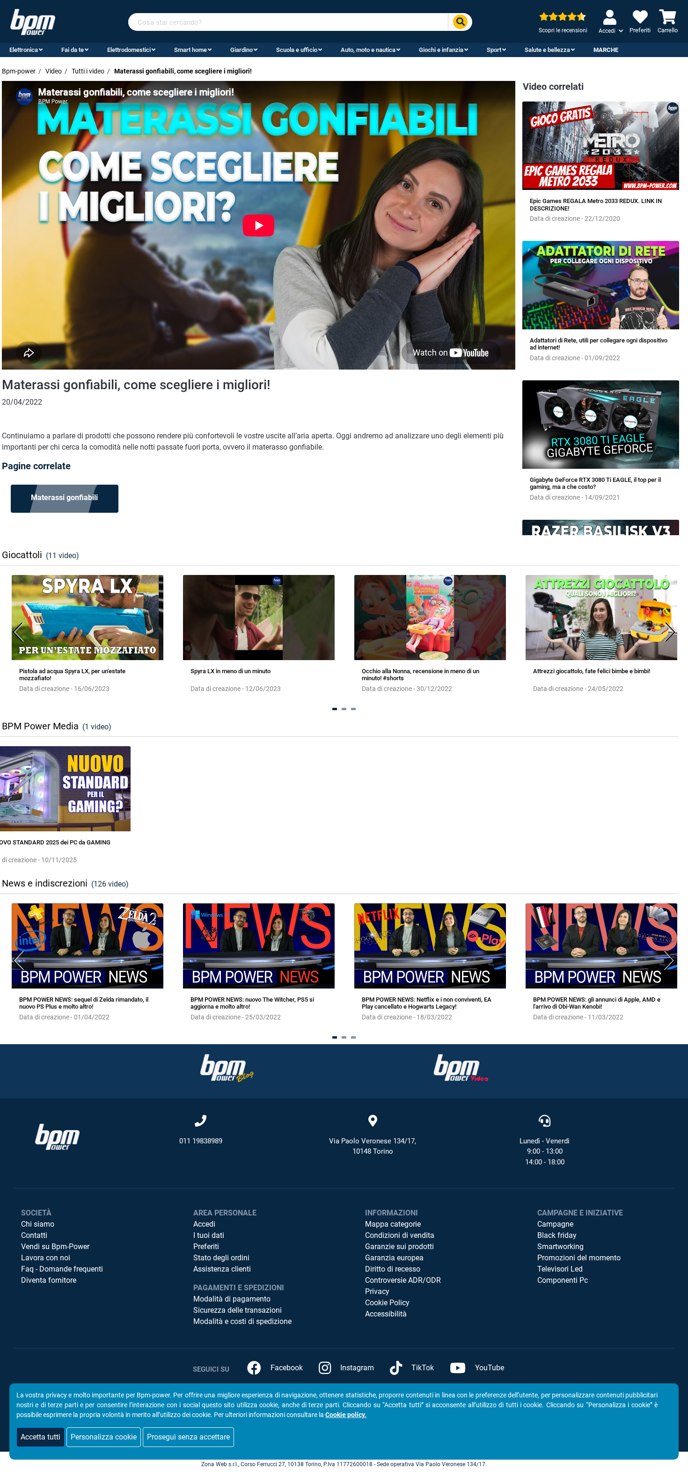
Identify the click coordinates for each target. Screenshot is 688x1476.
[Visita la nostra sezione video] (461, 1067)
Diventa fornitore (48, 1280)
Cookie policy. (345, 1414)
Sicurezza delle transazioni (237, 1310)
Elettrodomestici (129, 49)
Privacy (377, 1291)
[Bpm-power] (32, 21)
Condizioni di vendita (399, 1235)
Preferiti (206, 1246)
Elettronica (23, 49)
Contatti (34, 1235)
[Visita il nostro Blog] (227, 1067)
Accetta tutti (40, 1436)
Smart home (190, 49)
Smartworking (560, 1246)
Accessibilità (386, 1313)
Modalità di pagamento (232, 1298)
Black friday (557, 1235)
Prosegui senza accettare (188, 1436)
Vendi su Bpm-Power (55, 1246)
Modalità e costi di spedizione (242, 1321)
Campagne (555, 1224)
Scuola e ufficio (296, 49)
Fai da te (72, 49)
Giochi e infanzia (441, 49)
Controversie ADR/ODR (403, 1280)
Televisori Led (560, 1269)
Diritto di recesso (392, 1269)
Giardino (241, 49)
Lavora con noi (45, 1257)
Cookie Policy (387, 1302)
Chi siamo (37, 1224)
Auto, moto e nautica (368, 49)
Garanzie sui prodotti (399, 1246)
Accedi (204, 1224)
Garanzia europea (394, 1257)
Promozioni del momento (579, 1257)
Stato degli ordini (221, 1257)
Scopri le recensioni (563, 30)
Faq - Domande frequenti (62, 1269)
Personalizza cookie (104, 1436)
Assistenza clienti (222, 1269)
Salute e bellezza (547, 49)
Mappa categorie (393, 1224)
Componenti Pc (562, 1280)
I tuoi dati (208, 1235)
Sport (494, 49)
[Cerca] (460, 22)
